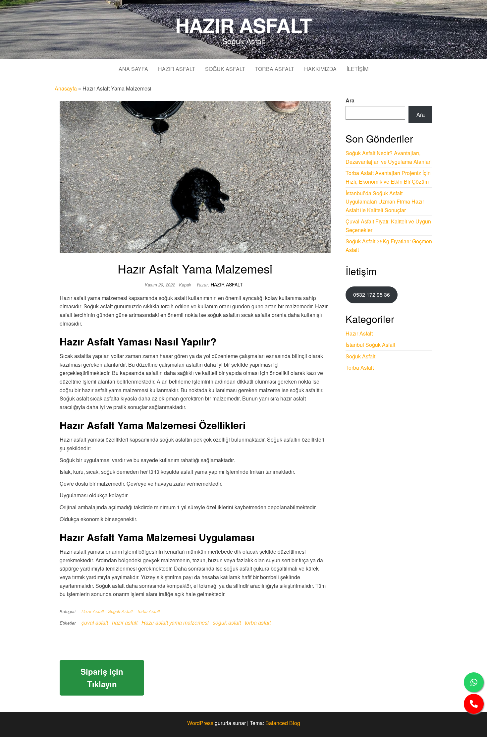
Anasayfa (66, 88)
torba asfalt (258, 622)
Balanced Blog (282, 723)
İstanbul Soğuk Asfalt (370, 344)
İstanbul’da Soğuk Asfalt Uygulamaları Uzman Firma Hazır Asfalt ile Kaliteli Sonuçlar (385, 201)
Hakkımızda (320, 69)
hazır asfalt (124, 622)
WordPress (200, 723)
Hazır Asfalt (243, 25)
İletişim (357, 69)
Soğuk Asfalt (225, 69)
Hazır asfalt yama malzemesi (175, 622)
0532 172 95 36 (371, 294)
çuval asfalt (94, 622)
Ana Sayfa (133, 69)
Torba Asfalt (274, 69)
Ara (350, 100)
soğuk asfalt (227, 622)
